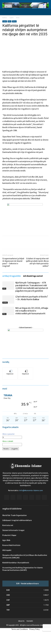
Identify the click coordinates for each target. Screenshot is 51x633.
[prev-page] (3, 319)
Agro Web (6, 540)
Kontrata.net (7, 525)
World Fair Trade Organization (14, 515)
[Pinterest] (15, 244)
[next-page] (4, 319)
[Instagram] (19, 497)
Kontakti (30, 621)
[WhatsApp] (21, 244)
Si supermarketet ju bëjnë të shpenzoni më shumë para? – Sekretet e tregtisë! (13, 262)
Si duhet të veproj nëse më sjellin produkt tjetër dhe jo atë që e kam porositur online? (37, 262)
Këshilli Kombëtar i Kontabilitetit (15, 563)
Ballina (4, 18)
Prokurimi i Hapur (9, 535)
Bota (17, 18)
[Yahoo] (44, 497)
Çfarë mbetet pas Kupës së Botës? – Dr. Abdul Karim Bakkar (31, 298)
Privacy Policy (34, 629)
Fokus (14, 21)
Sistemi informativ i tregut (13, 530)
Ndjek (10, 369)
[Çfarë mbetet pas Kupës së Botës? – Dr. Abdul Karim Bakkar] (8, 299)
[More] (26, 244)
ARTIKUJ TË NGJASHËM (11, 276)
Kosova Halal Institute (11, 545)
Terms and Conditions (19, 629)
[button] (4, 12)
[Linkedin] (25, 497)
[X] (10, 244)
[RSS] (31, 497)
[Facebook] (4, 244)
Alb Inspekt (6, 550)
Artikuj (5, 302)
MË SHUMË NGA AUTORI (33, 276)
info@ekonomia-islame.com (31, 490)
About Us (21, 621)
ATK (4, 288)
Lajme (11, 18)
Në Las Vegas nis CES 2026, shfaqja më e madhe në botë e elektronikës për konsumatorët (31, 311)
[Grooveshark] (13, 497)
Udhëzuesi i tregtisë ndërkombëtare (17, 520)
